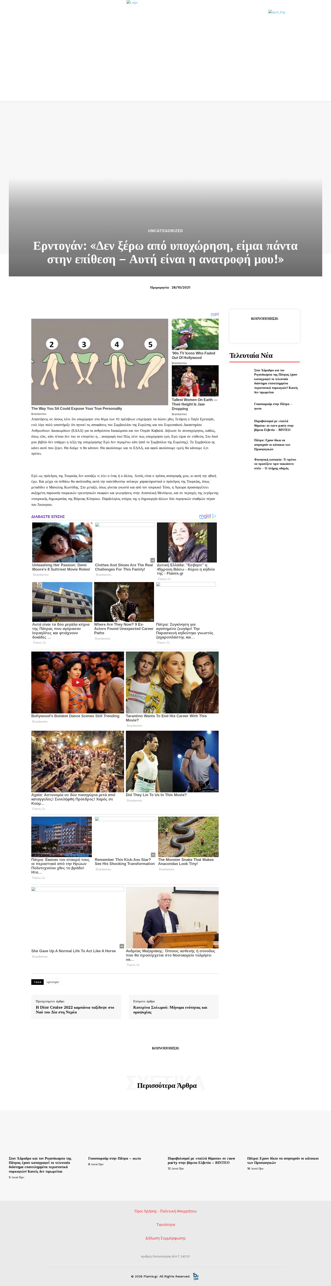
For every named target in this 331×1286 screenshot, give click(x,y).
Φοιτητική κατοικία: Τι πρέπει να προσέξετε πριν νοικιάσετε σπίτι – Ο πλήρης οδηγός (275, 463)
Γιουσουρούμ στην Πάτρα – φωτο (114, 1158)
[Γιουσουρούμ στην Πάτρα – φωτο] (239, 406)
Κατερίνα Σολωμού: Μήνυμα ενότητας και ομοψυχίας (170, 1010)
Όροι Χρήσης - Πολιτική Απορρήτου (165, 1211)
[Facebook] (243, 329)
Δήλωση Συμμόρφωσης (165, 1238)
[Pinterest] (264, 329)
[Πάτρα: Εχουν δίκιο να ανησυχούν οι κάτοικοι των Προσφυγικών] (239, 444)
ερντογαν (53, 982)
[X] (253, 329)
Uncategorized (165, 231)
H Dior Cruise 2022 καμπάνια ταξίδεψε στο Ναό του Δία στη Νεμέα (75, 1010)
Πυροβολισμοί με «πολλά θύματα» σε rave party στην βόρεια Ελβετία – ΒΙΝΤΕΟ (274, 425)
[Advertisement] (165, 67)
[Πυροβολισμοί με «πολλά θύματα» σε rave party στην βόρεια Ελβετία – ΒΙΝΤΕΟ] (239, 425)
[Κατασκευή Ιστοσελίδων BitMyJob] (195, 1276)
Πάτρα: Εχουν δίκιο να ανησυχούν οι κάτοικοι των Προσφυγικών (272, 444)
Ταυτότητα (165, 1224)
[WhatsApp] (274, 329)
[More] (285, 329)
